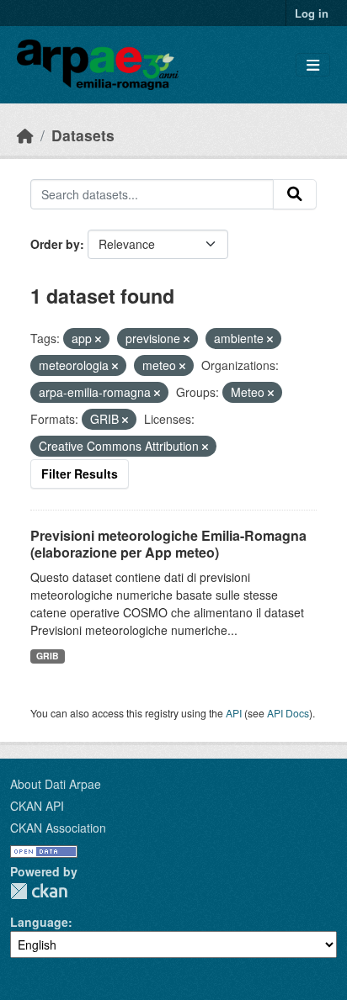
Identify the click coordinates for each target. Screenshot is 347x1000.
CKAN (38, 891)
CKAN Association (58, 827)
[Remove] (98, 339)
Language (39, 921)
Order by (55, 243)
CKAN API (37, 805)
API (234, 713)
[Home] (25, 135)
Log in (311, 13)
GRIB (47, 655)
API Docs (288, 713)
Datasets (83, 135)
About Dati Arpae (55, 783)
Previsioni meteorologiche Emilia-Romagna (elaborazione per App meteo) (168, 544)
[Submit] (295, 194)
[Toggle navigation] (313, 65)
